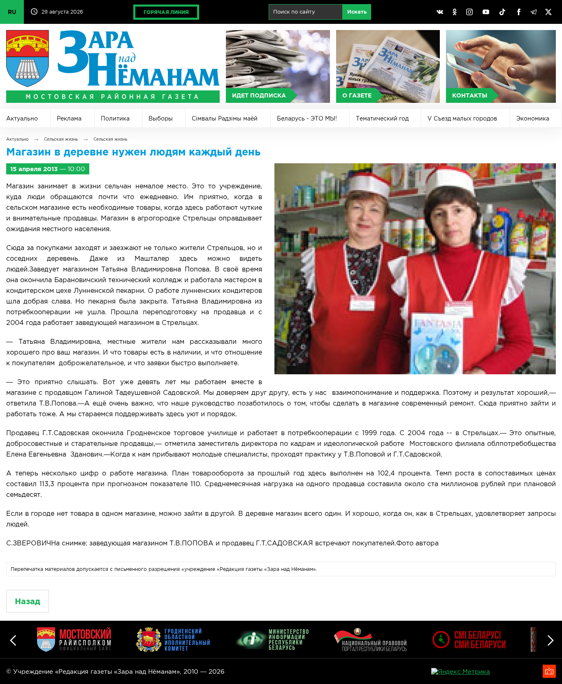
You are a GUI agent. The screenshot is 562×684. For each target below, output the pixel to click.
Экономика (532, 118)
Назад (27, 601)
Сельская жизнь (61, 139)
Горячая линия (166, 12)
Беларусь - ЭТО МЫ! (307, 118)
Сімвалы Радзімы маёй (225, 118)
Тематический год (382, 118)
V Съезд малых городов (462, 118)
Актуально (22, 118)
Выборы (161, 118)
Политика (115, 118)
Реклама (69, 118)
